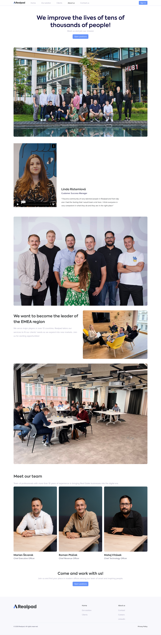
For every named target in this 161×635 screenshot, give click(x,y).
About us (121, 605)
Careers (121, 615)
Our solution (86, 610)
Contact (121, 610)
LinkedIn (121, 619)
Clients (84, 615)
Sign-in (143, 3)
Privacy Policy (142, 626)
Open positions (80, 36)
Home (84, 605)
